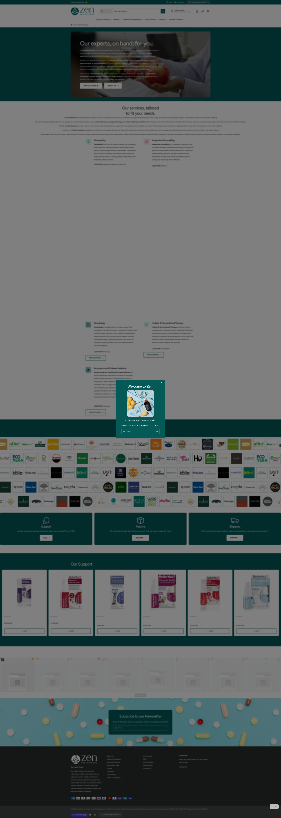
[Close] (162, 383)
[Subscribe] (157, 431)
